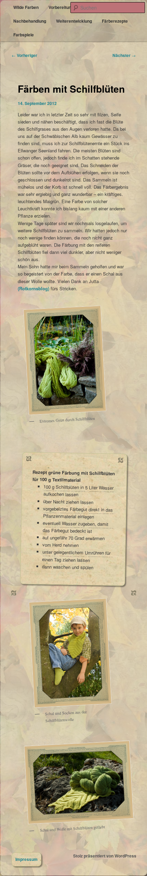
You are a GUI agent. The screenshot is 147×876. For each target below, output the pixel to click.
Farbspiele (23, 35)
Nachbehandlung (29, 21)
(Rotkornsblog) (33, 288)
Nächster (124, 55)
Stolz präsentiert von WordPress (104, 856)
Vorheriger (24, 55)
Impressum (26, 859)
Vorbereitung (61, 7)
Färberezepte (115, 21)
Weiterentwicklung (74, 21)
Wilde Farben (26, 7)
